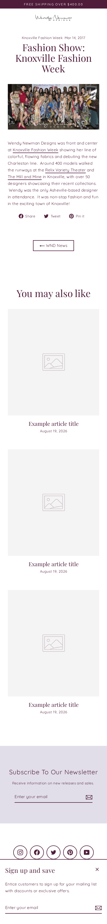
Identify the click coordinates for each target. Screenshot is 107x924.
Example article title (54, 423)
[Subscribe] (97, 908)
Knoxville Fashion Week (42, 37)
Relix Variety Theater (65, 170)
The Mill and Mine (25, 176)
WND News (56, 245)
